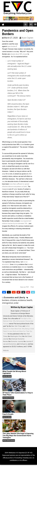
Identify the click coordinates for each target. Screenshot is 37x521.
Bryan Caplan (27, 38)
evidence (22, 300)
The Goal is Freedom (8, 397)
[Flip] (18, 292)
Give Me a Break (7, 376)
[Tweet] (9, 292)
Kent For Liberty (7, 417)
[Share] (4, 292)
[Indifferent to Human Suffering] (31, 24)
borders (5, 300)
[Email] (33, 292)
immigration (7, 303)
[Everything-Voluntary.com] (3, 24)
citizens (13, 300)
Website (6, 350)
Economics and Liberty (14, 297)
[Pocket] (28, 292)
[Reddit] (14, 292)
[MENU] (35, 24)
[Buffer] (23, 292)
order (16, 303)
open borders (11, 46)
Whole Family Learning (8, 440)
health (29, 300)
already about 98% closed (18, 54)
